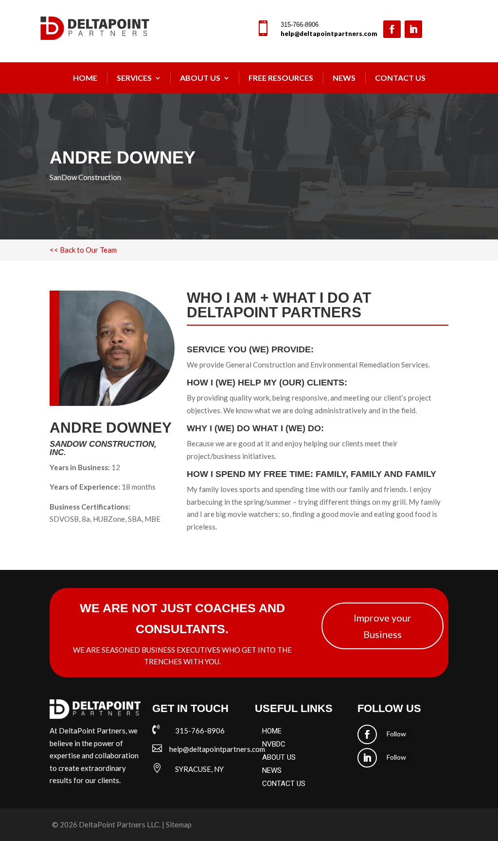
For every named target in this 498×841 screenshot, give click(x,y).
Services (134, 77)
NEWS (344, 77)
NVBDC (273, 744)
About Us (200, 77)
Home (85, 77)
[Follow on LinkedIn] (413, 29)
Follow (396, 734)
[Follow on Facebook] (392, 29)
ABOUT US (279, 757)
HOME (272, 731)
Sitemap (179, 824)
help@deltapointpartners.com (329, 33)
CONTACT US (283, 783)
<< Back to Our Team (83, 249)
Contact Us (400, 77)
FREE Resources (281, 77)
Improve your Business (382, 626)
